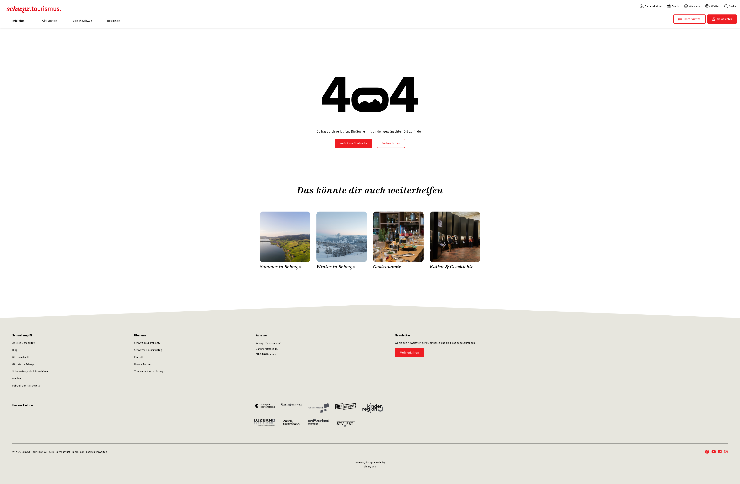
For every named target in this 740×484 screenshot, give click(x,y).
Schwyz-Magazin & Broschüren (30, 371)
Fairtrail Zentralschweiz (26, 385)
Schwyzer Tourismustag (148, 350)
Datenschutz (63, 451)
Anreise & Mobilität (23, 342)
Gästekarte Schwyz (23, 364)
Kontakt (138, 357)
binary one (370, 466)
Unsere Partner (142, 364)
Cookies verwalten (96, 451)
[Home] (33, 9)
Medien (16, 378)
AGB (51, 451)
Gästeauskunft (20, 357)
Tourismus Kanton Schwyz (149, 371)
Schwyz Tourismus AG (147, 342)
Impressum (78, 451)
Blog (15, 350)
